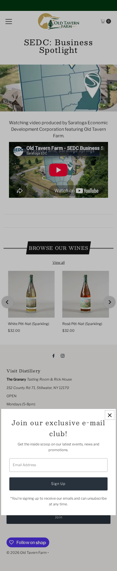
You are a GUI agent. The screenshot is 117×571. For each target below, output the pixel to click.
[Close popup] (110, 415)
